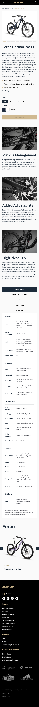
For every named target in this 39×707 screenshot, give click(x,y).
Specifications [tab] (19, 289)
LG (18, 101)
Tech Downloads (8, 620)
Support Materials (8, 623)
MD (11, 101)
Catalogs (5, 617)
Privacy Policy (6, 693)
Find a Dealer (6, 654)
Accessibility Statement (10, 645)
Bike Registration (8, 608)
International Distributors (10, 660)
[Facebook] (3, 598)
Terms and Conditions (8, 700)
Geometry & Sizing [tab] (19, 294)
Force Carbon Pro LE (20, 8)
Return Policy (7, 629)
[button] (37, 548)
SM (5, 101)
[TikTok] (16, 598)
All (3, 8)
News (4, 642)
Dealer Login (6, 657)
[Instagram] (8, 598)
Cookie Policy (6, 696)
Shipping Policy (7, 626)
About (4, 639)
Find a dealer (19, 117)
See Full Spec (6, 91)
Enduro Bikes (9, 8)
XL (24, 101)
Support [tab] (19, 310)
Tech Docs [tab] (19, 305)
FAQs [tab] (19, 300)
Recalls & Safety (8, 614)
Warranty (5, 611)
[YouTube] (12, 598)
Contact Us (10, 594)
